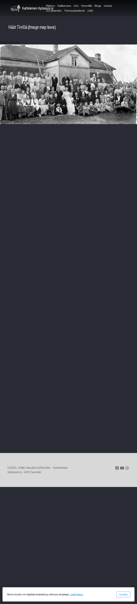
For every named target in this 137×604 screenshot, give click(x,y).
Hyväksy (123, 594)
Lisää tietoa (76, 594)
